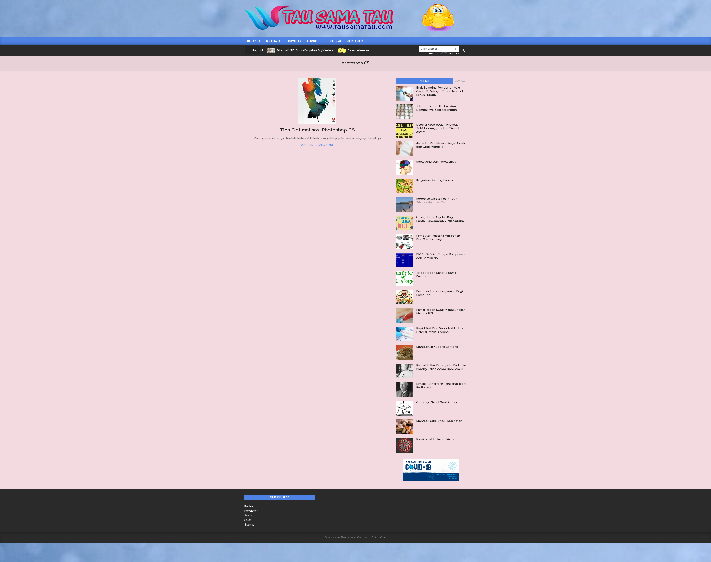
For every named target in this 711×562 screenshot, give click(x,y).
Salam (248, 515)
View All (460, 80)
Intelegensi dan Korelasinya (436, 161)
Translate (454, 53)
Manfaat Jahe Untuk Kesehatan (439, 421)
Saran (247, 520)
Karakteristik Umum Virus (435, 439)
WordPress (380, 536)
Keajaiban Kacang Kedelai (435, 180)
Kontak (248, 506)
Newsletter (251, 510)
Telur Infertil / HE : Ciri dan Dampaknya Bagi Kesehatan (283, 50)
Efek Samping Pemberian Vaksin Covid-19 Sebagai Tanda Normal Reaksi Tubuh (439, 91)
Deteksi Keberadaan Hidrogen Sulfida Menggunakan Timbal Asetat (361, 50)
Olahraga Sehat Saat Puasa (436, 402)
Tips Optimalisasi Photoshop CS (317, 130)
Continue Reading (317, 145)
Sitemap (249, 524)
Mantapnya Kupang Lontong (437, 346)
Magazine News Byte (351, 536)
